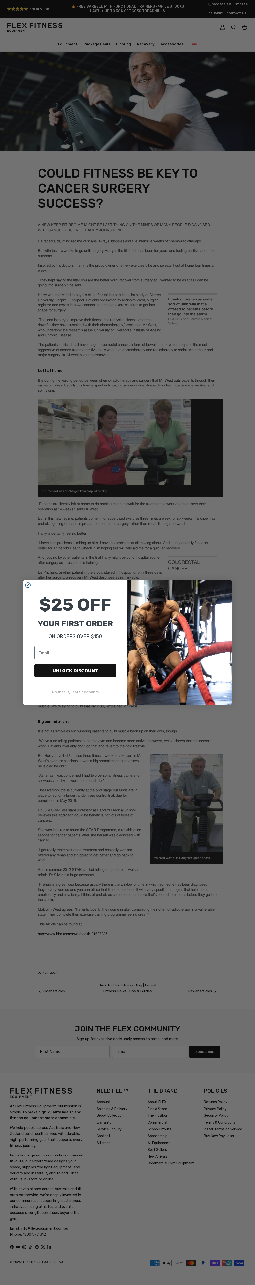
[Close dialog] (27, 585)
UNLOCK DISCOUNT (75, 670)
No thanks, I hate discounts (75, 692)
